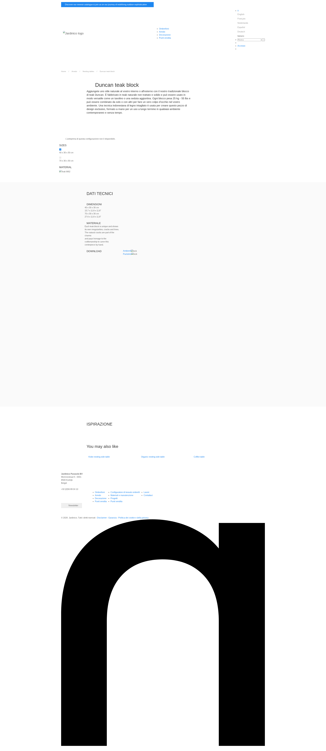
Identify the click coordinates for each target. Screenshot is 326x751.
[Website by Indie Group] (163, 632)
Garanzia (112, 518)
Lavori (146, 492)
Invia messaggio (100, 379)
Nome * (93, 265)
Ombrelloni (164, 29)
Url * (92, 341)
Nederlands (242, 23)
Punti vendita (165, 38)
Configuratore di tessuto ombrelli (125, 492)
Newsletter (73, 505)
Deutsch (241, 32)
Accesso (241, 46)
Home (63, 71)
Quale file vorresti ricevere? (102, 304)
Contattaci (148, 495)
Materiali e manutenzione (122, 495)
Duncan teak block (107, 71)
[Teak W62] (64, 171)
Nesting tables (88, 71)
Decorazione (165, 35)
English (240, 14)
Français (241, 19)
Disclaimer (102, 518)
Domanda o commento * (100, 317)
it (238, 11)
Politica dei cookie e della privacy (133, 518)
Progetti (114, 498)
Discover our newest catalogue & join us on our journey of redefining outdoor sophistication (106, 4)
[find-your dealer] (238, 43)
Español (241, 27)
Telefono (93, 290)
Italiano (240, 36)
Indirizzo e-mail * (97, 277)
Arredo (162, 32)
